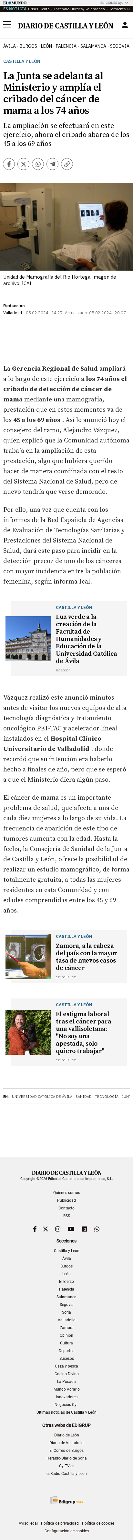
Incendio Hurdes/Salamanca (79, 8)
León (66, 1274)
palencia (66, 46)
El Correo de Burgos (66, 1450)
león (46, 46)
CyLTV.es (66, 1466)
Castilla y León (21, 61)
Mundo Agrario (67, 1389)
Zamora (67, 1327)
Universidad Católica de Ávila (42, 1096)
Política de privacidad (60, 1523)
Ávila (66, 1258)
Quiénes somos (66, 1193)
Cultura (66, 1343)
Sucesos (66, 1358)
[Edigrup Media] (66, 1500)
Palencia (66, 1289)
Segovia (67, 1304)
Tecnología (106, 1096)
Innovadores (66, 1397)
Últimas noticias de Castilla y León (66, 1412)
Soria (66, 1312)
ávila (9, 46)
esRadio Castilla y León (66, 1473)
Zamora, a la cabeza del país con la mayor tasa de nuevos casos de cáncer (86, 957)
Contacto (66, 1208)
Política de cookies (98, 1523)
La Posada (66, 1381)
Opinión (66, 1335)
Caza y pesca (66, 1366)
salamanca (93, 46)
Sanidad (84, 1096)
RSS (66, 1216)
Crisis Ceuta (39, 8)
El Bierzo (66, 1281)
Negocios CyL (66, 1404)
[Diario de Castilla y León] (65, 25)
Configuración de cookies (67, 1531)
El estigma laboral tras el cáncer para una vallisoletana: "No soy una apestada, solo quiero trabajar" (83, 1032)
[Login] (125, 25)
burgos (28, 46)
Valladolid (67, 1320)
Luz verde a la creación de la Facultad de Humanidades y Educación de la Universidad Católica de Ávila (86, 639)
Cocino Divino (67, 1374)
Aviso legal (28, 1523)
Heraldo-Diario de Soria (66, 1458)
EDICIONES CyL (111, 2)
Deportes (66, 1351)
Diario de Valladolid (66, 1443)
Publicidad (66, 1200)
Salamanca (66, 1297)
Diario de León (66, 1435)
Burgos (66, 1266)
